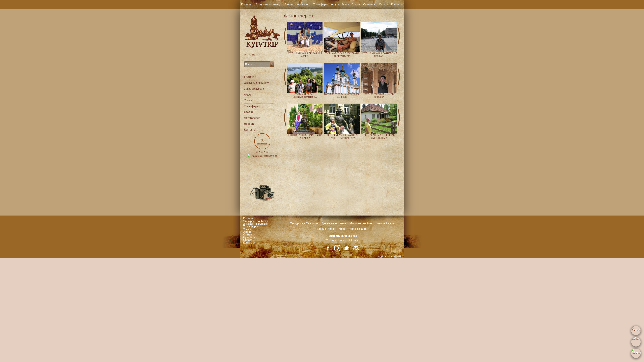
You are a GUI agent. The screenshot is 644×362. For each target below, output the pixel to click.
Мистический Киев (361, 223)
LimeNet (397, 257)
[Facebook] (328, 248)
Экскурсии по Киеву (267, 4)
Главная (246, 4)
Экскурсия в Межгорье (304, 223)
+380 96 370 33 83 (342, 236)
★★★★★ (262, 152)
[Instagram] (337, 248)
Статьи (356, 4)
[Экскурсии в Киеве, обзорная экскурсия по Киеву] (262, 31)
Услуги (335, 4)
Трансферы (320, 4)
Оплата (383, 4)
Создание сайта (384, 257)
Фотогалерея (252, 117)
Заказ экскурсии (254, 88)
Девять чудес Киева (334, 223)
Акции (345, 4)
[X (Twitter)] (346, 248)
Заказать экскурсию (297, 4)
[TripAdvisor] (356, 248)
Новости (249, 123)
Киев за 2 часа (385, 223)
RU (249, 54)
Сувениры (369, 4)
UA (245, 54)
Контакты (397, 4)
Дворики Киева (326, 228)
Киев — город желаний (353, 228)
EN (253, 54)
